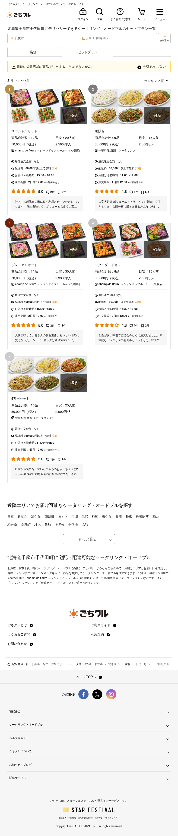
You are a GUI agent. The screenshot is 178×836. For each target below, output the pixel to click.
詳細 (54, 168)
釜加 (47, 524)
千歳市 (126, 664)
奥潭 (118, 516)
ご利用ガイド (101, 624)
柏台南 (12, 524)
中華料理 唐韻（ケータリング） (118, 150)
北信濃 (73, 524)
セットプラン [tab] (87, 52)
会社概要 (62, 817)
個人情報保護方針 (85, 817)
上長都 (59, 524)
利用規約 (98, 634)
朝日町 (49, 516)
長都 (129, 516)
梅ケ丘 (107, 516)
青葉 (10, 516)
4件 (136, 325)
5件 (136, 192)
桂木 (37, 524)
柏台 (156, 516)
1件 (52, 459)
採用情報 (98, 817)
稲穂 (95, 516)
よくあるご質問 (19, 634)
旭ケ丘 (36, 516)
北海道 (112, 664)
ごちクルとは (17, 624)
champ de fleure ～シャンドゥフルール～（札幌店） (48, 150)
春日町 (26, 524)
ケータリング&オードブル (86, 664)
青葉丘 (22, 516)
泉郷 (74, 516)
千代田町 (140, 664)
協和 (85, 524)
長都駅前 (142, 516)
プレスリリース (110, 817)
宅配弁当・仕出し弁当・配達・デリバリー (38, 664)
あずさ (63, 516)
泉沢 (85, 516)
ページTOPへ (86, 676)
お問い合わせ (17, 643)
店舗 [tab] (33, 52)
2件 (52, 192)
